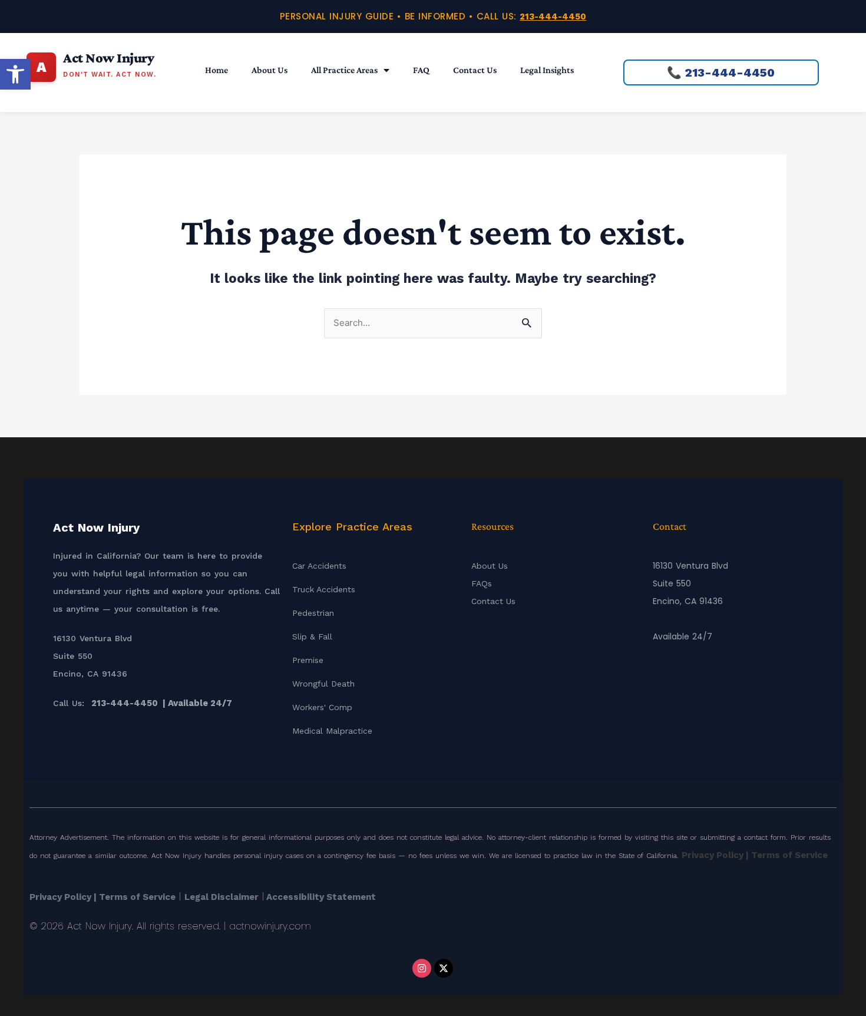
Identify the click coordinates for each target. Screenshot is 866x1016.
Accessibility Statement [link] (320, 897)
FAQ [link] (421, 70)
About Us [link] (269, 70)
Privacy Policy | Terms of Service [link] (755, 855)
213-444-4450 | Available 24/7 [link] (161, 703)
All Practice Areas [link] (344, 70)
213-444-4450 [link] (553, 16)
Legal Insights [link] (547, 70)
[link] (15, 74)
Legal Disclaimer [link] (221, 897)
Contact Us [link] (475, 70)
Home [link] (216, 70)
